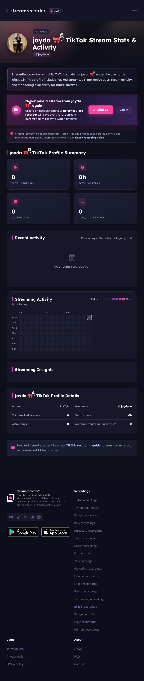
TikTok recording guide (89, 137)
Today (94, 299)
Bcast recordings (85, 546)
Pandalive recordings (88, 568)
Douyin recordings (86, 515)
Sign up (102, 109)
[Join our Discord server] (11, 517)
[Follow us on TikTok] (18, 517)
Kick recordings (84, 523)
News (78, 649)
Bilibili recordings (85, 606)
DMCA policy (15, 664)
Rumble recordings (86, 629)
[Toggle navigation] (134, 10)
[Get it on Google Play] (23, 532)
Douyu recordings (86, 614)
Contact (79, 664)
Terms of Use (15, 649)
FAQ (77, 656)
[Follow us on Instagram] (32, 517)
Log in (124, 109)
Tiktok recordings (85, 500)
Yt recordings (83, 561)
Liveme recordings (86, 576)
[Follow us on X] (25, 517)
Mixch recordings (85, 583)
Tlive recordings (84, 538)
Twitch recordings (86, 507)
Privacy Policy (16, 656)
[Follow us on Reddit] (39, 517)
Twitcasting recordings (89, 599)
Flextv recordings (85, 591)
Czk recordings (84, 553)
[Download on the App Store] (55, 532)
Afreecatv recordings (88, 530)
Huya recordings (85, 622)
